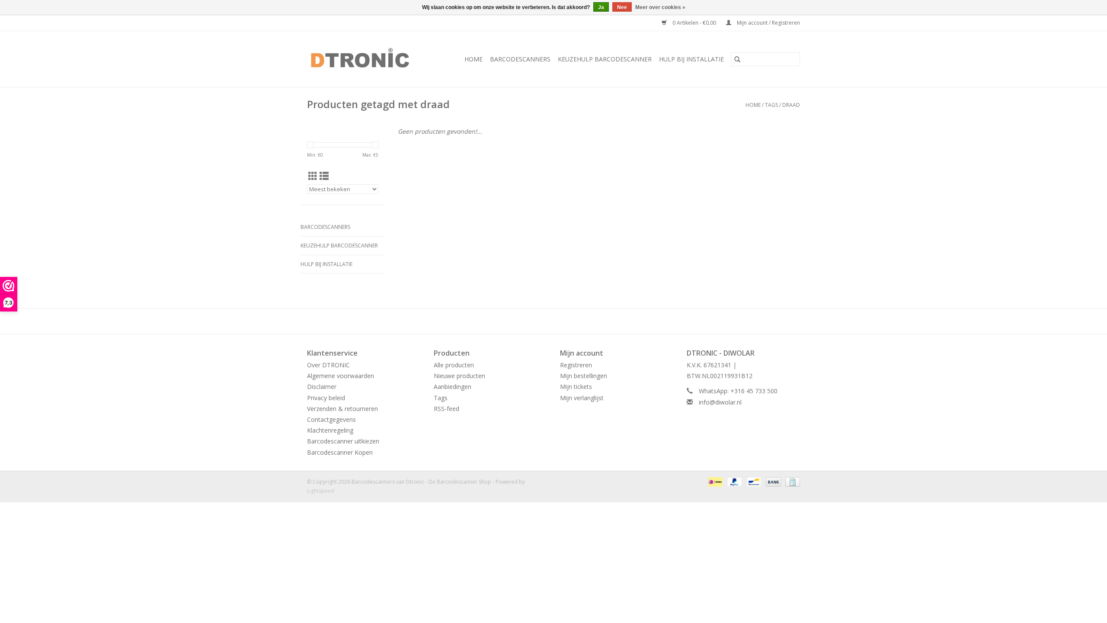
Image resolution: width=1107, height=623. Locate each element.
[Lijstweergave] (324, 176)
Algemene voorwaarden (340, 376)
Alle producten (454, 365)
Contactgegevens (331, 419)
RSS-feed (446, 409)
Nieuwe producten (459, 376)
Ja (601, 7)
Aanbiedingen (452, 386)
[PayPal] (733, 481)
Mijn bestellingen (583, 376)
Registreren (576, 365)
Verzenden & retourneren (342, 409)
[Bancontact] (752, 481)
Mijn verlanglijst (582, 398)
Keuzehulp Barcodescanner (605, 59)
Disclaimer (321, 386)
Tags (771, 105)
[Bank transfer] (772, 481)
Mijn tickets (576, 386)
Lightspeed (320, 491)
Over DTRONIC (328, 365)
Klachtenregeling (330, 430)
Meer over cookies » (660, 7)
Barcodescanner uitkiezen (343, 441)
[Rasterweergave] (312, 176)
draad (791, 105)
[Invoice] (791, 481)
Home (473, 59)
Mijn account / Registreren (768, 22)
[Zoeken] (737, 59)
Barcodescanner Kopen (340, 452)
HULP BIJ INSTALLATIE (691, 59)
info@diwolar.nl (720, 402)
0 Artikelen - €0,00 (694, 22)
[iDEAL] (714, 481)
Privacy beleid (326, 398)
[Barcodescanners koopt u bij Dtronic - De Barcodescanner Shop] (366, 59)
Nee (622, 7)
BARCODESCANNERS (520, 59)
